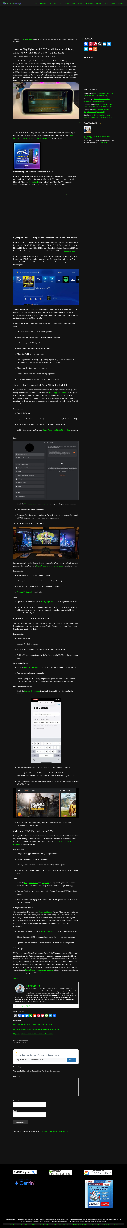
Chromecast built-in (45, 912)
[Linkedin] (24, 1006)
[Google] (27, 1006)
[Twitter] (15, 1006)
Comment (17, 1076)
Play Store (45, 504)
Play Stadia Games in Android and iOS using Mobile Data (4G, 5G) (36, 1029)
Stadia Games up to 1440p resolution (49, 566)
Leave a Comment (49, 56)
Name (16, 1101)
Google (24, 1042)
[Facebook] (20, 1006)
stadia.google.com (47, 602)
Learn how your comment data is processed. (55, 1131)
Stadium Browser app (32, 691)
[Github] (29, 1006)
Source (15, 978)
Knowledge (24, 1040)
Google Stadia (33, 182)
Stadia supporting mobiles (58, 392)
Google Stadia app (31, 504)
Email (16, 1111)
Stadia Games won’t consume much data (39, 970)
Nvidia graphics (69, 251)
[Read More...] (104, 143)
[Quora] (17, 1006)
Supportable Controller (25, 592)
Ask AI (71, 1060)
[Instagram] (22, 1006)
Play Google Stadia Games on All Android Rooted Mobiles (33, 1034)
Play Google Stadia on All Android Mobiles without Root (32, 1024)
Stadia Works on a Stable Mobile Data (56, 430)
